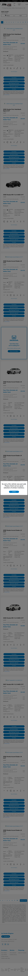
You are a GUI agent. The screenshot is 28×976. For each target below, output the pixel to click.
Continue (14, 491)
